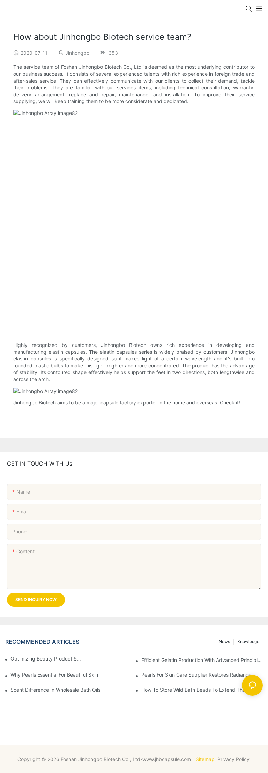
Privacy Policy (234, 759)
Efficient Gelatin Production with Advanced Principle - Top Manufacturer (202, 660)
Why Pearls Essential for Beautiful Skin (54, 675)
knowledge (248, 641)
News (224, 641)
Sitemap (205, 759)
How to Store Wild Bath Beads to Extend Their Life (199, 690)
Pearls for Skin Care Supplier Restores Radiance (196, 675)
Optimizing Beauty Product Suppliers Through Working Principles (46, 659)
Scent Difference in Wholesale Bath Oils (55, 690)
